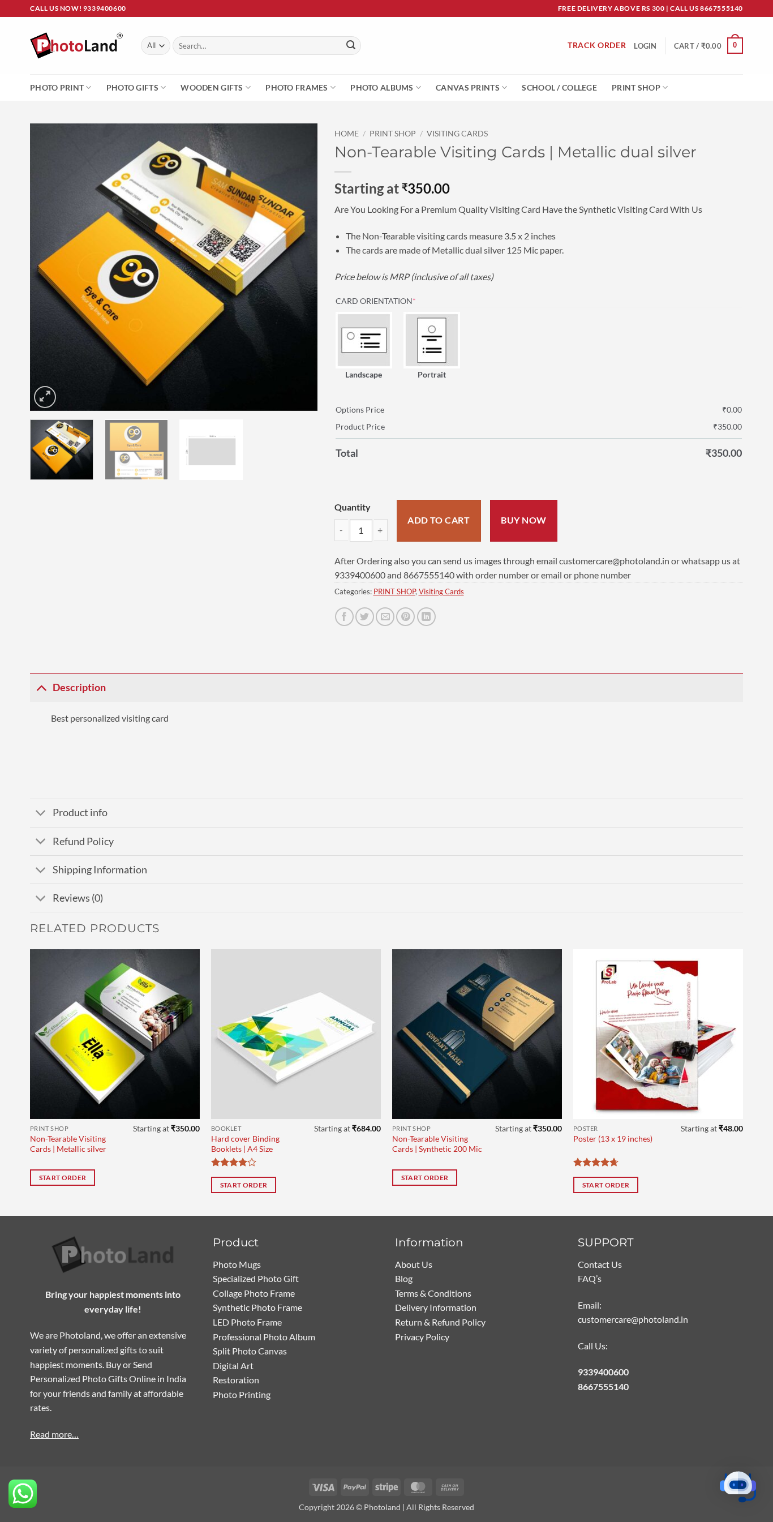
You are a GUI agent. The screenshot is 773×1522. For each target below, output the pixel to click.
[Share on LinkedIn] (426, 616)
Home (346, 133)
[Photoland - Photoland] (77, 45)
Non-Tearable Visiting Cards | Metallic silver (68, 1144)
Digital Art (233, 1365)
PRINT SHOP (393, 133)
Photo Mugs (237, 1264)
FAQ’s (590, 1278)
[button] (708, 46)
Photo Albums (381, 87)
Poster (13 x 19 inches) (612, 1138)
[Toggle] (41, 687)
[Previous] (50, 267)
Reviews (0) (78, 898)
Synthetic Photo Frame (257, 1307)
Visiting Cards (457, 133)
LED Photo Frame (247, 1322)
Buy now (523, 520)
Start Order (63, 1177)
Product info (80, 812)
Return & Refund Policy (440, 1322)
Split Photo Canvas (250, 1350)
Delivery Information (435, 1307)
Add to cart (438, 520)
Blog (404, 1278)
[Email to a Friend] (385, 616)
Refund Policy (83, 841)
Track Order (597, 45)
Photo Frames (296, 87)
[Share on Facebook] (344, 616)
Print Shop (636, 87)
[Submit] (350, 45)
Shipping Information (100, 870)
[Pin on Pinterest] (405, 616)
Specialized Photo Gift (256, 1278)
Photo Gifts (132, 87)
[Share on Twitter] (364, 616)
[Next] (297, 267)
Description (79, 687)
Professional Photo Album (264, 1336)
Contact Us (600, 1264)
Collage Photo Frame (254, 1293)
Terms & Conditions (433, 1293)
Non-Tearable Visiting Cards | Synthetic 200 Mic (437, 1144)
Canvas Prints (468, 87)
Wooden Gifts (212, 87)
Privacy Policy (422, 1336)
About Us (413, 1264)
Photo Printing (241, 1394)
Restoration (236, 1379)
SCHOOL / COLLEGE (559, 87)
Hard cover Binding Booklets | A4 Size (245, 1144)
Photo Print (57, 87)
